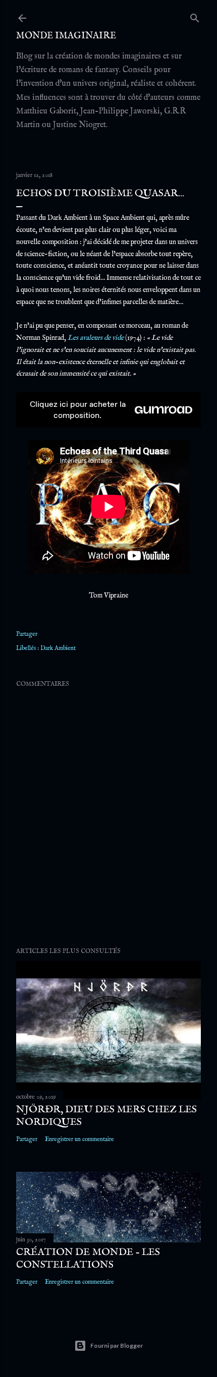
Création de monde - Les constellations (88, 1258)
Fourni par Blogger (116, 1345)
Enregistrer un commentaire (79, 1139)
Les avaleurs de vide (96, 337)
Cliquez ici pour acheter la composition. (78, 409)
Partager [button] (26, 634)
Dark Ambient (58, 648)
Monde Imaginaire (66, 36)
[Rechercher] (195, 16)
